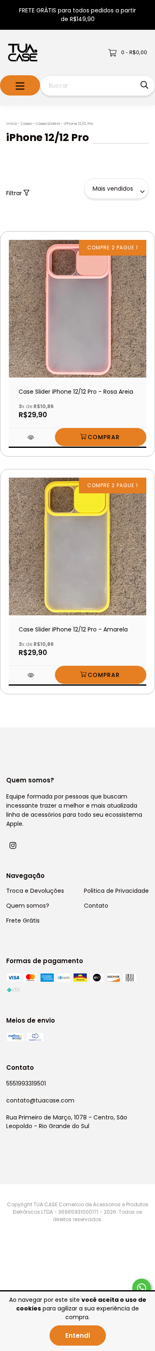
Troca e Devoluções (35, 890)
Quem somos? (27, 905)
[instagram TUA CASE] (12, 845)
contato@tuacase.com (40, 1100)
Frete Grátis (23, 920)
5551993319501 (26, 1083)
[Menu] (20, 85)
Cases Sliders (48, 123)
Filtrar (15, 193)
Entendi (77, 1335)
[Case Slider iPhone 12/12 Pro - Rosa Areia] (32, 437)
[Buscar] (144, 85)
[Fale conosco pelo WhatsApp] (141, 1288)
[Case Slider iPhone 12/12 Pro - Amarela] (32, 675)
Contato (96, 905)
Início (11, 123)
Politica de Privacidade (116, 890)
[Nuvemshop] (39, 1275)
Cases (26, 123)
